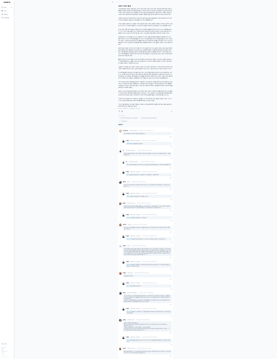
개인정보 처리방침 (4, 351)
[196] (119, 111)
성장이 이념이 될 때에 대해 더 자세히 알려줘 (129, 117)
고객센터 (2, 348)
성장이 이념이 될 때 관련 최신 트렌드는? (149, 117)
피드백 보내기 (3, 347)
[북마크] (172, 111)
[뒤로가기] (112, 2)
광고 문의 (2, 352)
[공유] (122, 111)
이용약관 (2, 350)
